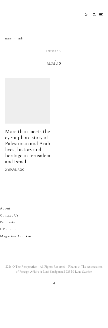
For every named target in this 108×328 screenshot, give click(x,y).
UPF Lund (8, 229)
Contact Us (9, 215)
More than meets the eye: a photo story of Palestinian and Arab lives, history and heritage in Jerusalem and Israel (27, 147)
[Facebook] (54, 283)
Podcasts (7, 222)
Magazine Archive (15, 236)
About (5, 208)
